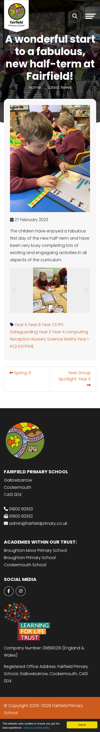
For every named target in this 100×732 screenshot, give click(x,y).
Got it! (82, 725)
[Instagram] (20, 591)
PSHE (29, 346)
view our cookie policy (36, 727)
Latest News (59, 87)
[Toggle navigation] (90, 16)
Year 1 (82, 339)
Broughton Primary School (30, 558)
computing (77, 332)
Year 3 (45, 332)
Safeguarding (24, 332)
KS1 (21, 346)
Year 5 (21, 325)
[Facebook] (9, 591)
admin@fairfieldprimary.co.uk (38, 523)
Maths (70, 339)
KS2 (13, 346)
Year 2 (48, 325)
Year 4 (58, 332)
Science (55, 339)
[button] (14, 290)
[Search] (75, 16)
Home (35, 87)
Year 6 (34, 325)
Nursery (39, 339)
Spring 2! (22, 373)
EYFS (59, 325)
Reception (20, 339)
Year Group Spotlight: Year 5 (74, 376)
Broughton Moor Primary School (35, 550)
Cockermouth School (25, 565)
